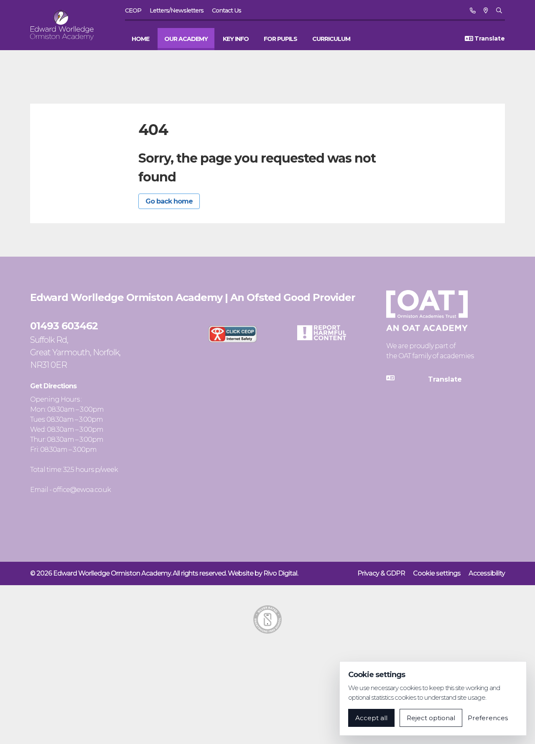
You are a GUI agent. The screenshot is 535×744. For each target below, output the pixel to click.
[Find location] (486, 10)
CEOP (133, 10)
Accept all (371, 718)
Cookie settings (437, 573)
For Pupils (280, 39)
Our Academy (186, 39)
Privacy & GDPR (381, 573)
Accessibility (487, 573)
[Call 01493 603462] (472, 10)
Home (140, 39)
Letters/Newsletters (177, 10)
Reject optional (431, 718)
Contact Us (226, 10)
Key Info (236, 39)
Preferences (488, 718)
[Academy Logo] (67, 25)
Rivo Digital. (280, 573)
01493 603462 (64, 326)
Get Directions (53, 386)
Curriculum (331, 39)
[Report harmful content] (321, 332)
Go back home (169, 201)
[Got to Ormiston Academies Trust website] (427, 310)
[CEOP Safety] (232, 334)
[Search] (499, 10)
